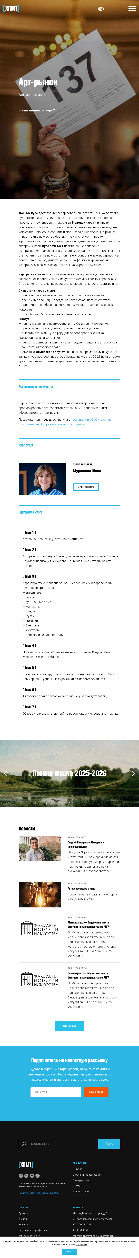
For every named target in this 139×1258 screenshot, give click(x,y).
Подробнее (81, 1244)
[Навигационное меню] (132, 8)
